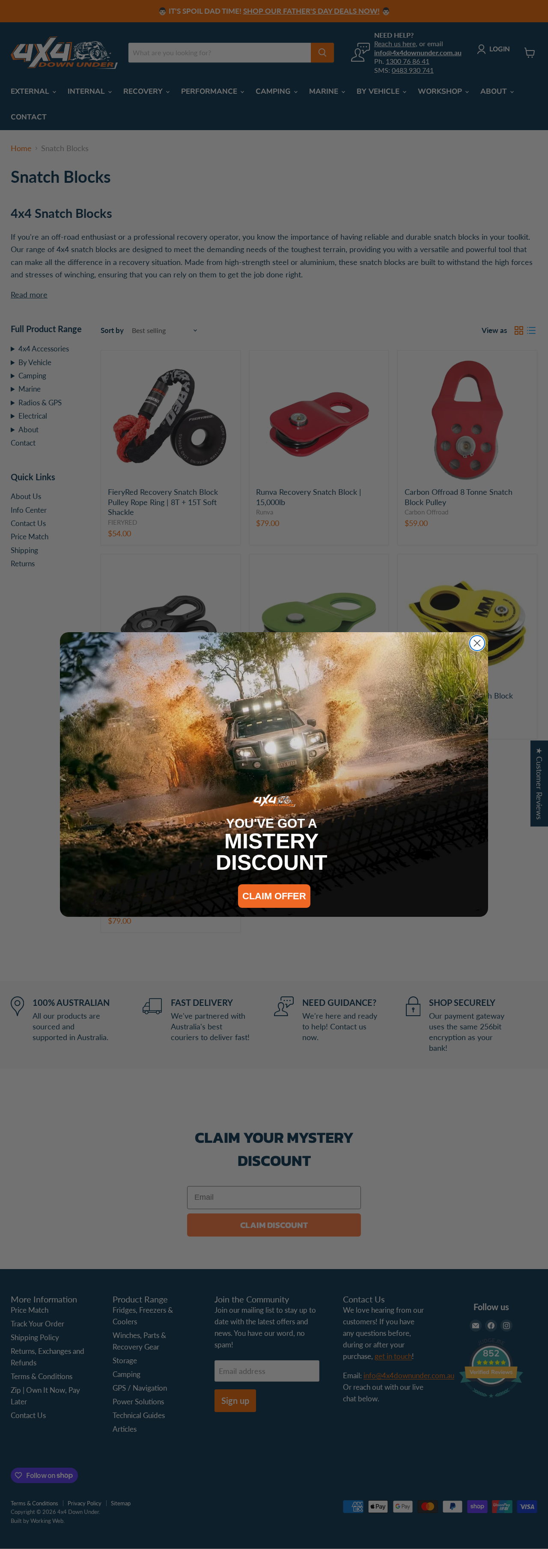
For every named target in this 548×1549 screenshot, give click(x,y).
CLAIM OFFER (274, 896)
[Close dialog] (477, 643)
